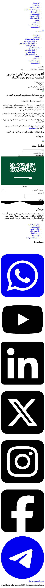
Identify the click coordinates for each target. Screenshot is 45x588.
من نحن (36, 5)
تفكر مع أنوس (34, 7)
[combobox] (42, 190)
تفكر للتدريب (34, 14)
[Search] (39, 67)
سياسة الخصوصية (32, 238)
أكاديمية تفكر (34, 18)
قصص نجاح (35, 12)
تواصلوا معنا (33, 128)
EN (42, 67)
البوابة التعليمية (33, 25)
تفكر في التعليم (33, 225)
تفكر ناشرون (34, 16)
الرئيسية (36, 3)
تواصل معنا (35, 27)
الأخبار (37, 20)
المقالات (36, 22)
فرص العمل (34, 233)
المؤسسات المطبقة (31, 9)
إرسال (41, 200)
